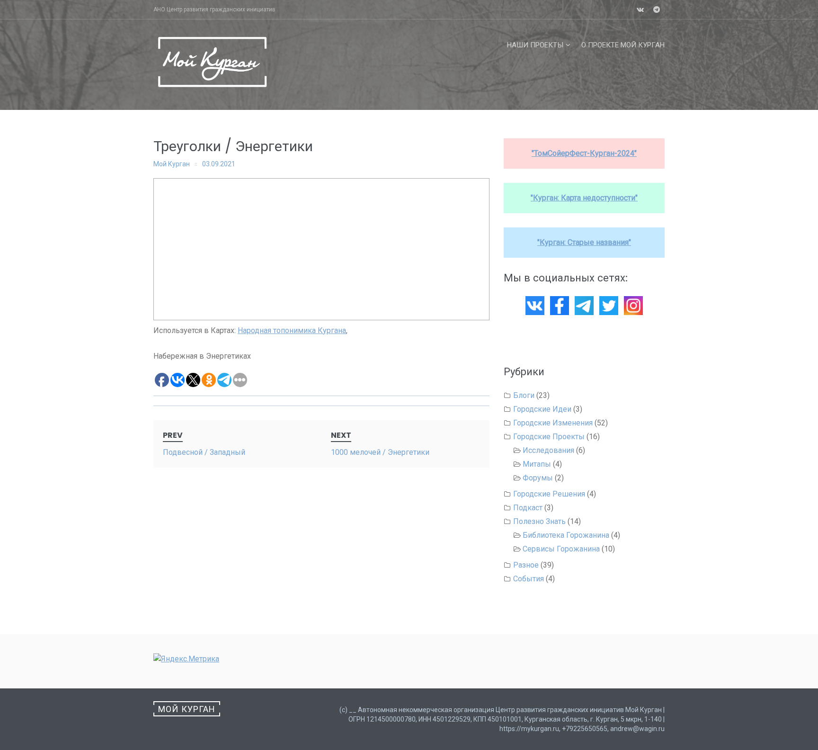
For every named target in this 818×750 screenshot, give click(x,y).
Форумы (538, 477)
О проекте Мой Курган (623, 45)
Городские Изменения (553, 422)
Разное (526, 564)
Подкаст (527, 507)
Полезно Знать (539, 521)
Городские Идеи (542, 409)
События (528, 578)
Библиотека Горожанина (566, 535)
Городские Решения (549, 493)
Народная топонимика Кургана (292, 330)
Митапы (537, 464)
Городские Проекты (549, 436)
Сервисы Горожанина (561, 548)
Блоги (523, 395)
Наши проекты (535, 45)
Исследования (548, 450)
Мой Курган (171, 164)
